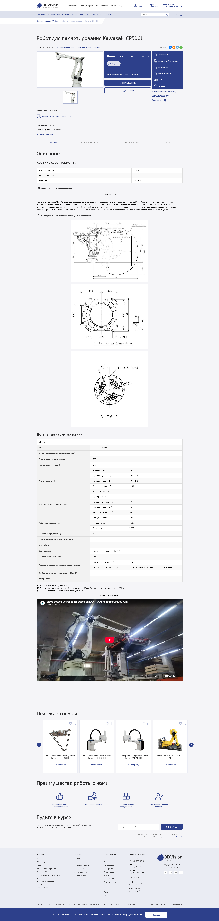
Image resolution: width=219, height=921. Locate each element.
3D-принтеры (42, 858)
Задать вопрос (127, 91)
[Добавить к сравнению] (148, 56)
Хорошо (156, 915)
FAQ (120, 6)
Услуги (77, 854)
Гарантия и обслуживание (168, 61)
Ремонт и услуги (81, 875)
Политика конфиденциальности (170, 908)
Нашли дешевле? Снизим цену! (164, 91)
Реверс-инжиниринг (82, 868)
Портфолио (108, 868)
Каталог (40, 854)
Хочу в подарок (158, 96)
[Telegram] (177, 47)
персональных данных (172, 836)
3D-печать (78, 858)
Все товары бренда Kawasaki (89, 47)
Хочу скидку (157, 100)
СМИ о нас (49, 904)
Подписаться (171, 827)
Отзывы (114, 6)
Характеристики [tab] (89, 142)
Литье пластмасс (81, 872)
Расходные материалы (46, 868)
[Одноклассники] (173, 47)
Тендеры (161, 86)
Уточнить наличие (128, 83)
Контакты (108, 875)
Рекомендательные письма (66, 904)
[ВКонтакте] (170, 47)
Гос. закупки (73, 6)
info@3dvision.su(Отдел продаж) (135, 883)
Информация (110, 854)
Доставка (105, 6)
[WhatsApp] (180, 47)
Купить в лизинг (164, 74)
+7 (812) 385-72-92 (136, 867)
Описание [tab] (53, 142)
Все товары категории (65, 47)
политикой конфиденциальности (127, 914)
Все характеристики (45, 134)
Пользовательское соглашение (89, 904)
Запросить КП (163, 55)
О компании (109, 872)
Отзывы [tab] (167, 142)
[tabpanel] (109, 425)
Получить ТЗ (163, 67)
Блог (96, 6)
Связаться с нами (137, 854)
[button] (39, 744)
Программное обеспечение (48, 887)
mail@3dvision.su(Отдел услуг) (136, 889)
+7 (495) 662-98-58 (136, 872)
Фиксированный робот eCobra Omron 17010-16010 (61, 756)
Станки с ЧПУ (42, 872)
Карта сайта (120, 904)
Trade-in (161, 80)
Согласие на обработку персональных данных (165, 904)
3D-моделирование (82, 862)
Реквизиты (131, 904)
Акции (106, 862)
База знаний (108, 904)
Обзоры (39, 904)
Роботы (40, 865)
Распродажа (109, 865)
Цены (106, 858)
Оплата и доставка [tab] (130, 142)
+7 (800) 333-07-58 (170, 7)
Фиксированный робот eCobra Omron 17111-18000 (97, 756)
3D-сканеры (42, 862)
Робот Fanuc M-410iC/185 (171, 755)
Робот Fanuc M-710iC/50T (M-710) (134, 756)
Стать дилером (86, 6)
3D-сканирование (81, 865)
